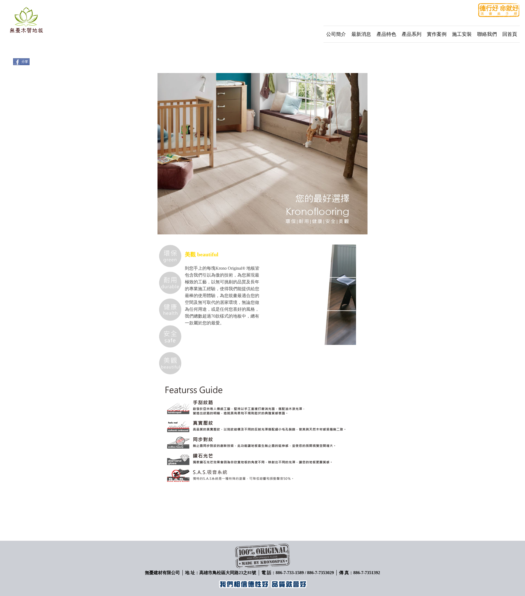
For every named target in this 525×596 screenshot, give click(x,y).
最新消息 (361, 34)
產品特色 (386, 34)
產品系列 (411, 34)
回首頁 (509, 34)
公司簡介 (336, 34)
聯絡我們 (487, 34)
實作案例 (437, 34)
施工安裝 (462, 34)
